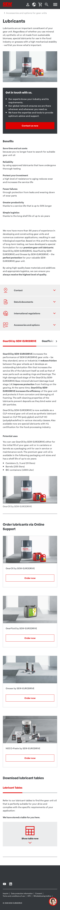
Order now (30, 578)
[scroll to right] (56, 341)
